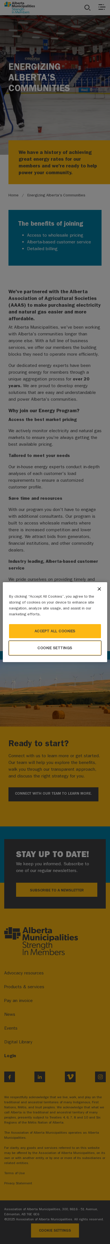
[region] (55, 622)
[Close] (99, 589)
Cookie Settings (55, 647)
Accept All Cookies (55, 631)
